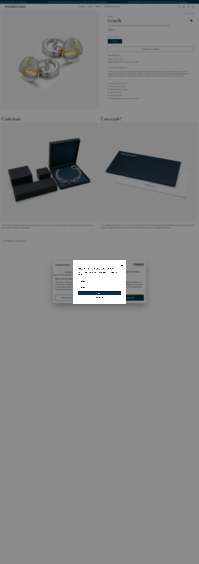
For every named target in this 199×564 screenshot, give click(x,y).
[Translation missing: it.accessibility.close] (122, 264)
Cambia (99, 293)
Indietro (99, 297)
